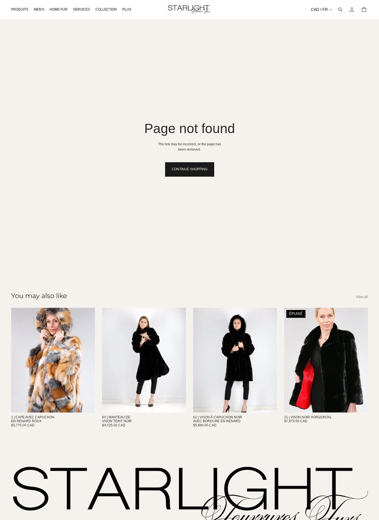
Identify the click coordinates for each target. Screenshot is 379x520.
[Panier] (364, 9)
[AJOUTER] (86, 404)
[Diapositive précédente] (110, 360)
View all (362, 297)
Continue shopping (190, 169)
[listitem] (127, 9)
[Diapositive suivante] (177, 360)
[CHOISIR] (177, 404)
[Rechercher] (340, 9)
